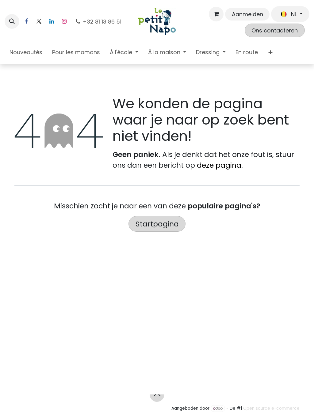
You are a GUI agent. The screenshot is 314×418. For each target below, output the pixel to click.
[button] (12, 21)
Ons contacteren (274, 30)
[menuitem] (26, 53)
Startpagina (157, 224)
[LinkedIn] (51, 21)
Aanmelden (247, 14)
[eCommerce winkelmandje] (216, 14)
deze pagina (219, 165)
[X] (38, 21)
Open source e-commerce (271, 408)
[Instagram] (64, 21)
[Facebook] (26, 21)
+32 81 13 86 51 (103, 21)
